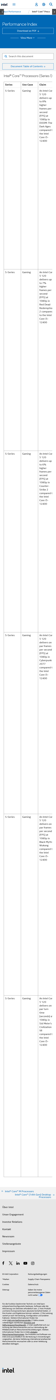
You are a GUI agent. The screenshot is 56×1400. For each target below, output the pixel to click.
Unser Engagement (13, 1214)
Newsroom (8, 1236)
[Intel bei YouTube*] (25, 1264)
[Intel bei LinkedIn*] (18, 1264)
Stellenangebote (11, 1243)
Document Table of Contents (27, 66)
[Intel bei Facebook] (3, 1264)
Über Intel (8, 1207)
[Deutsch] (43, 4)
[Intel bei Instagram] (32, 1264)
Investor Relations (12, 1222)
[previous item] (2, 12)
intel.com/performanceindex (19, 1320)
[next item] (54, 12)
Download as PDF (27, 30)
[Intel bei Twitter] (10, 1264)
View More (26, 37)
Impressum (8, 1251)
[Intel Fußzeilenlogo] (8, 1370)
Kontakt (6, 1229)
